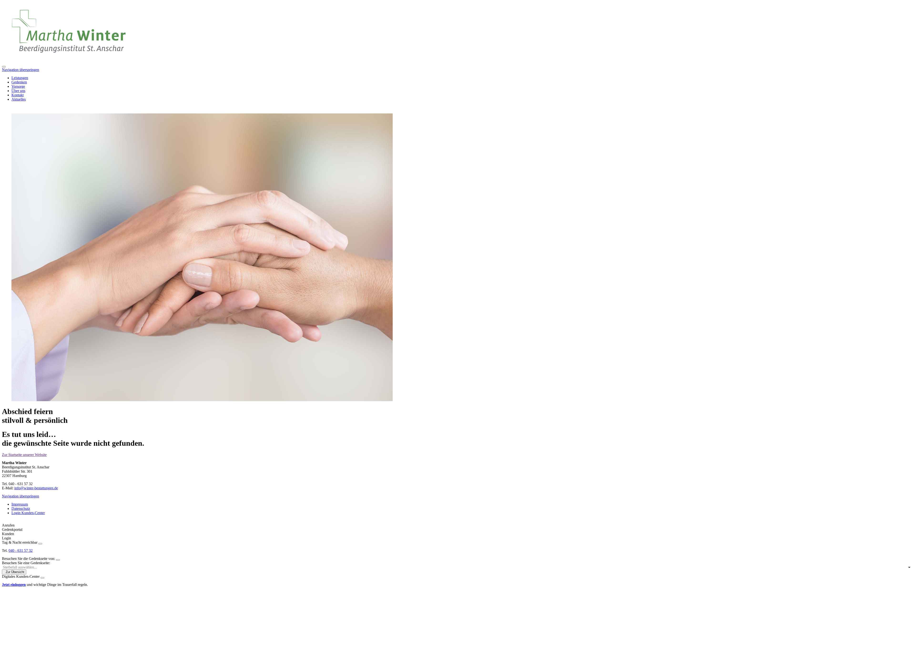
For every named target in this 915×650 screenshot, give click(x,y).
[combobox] (457, 567)
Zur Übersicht (15, 572)
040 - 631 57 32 (21, 550)
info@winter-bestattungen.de (36, 488)
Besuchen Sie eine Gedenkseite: (26, 563)
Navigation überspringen (20, 70)
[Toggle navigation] (4, 66)
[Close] (40, 543)
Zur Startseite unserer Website (24, 455)
